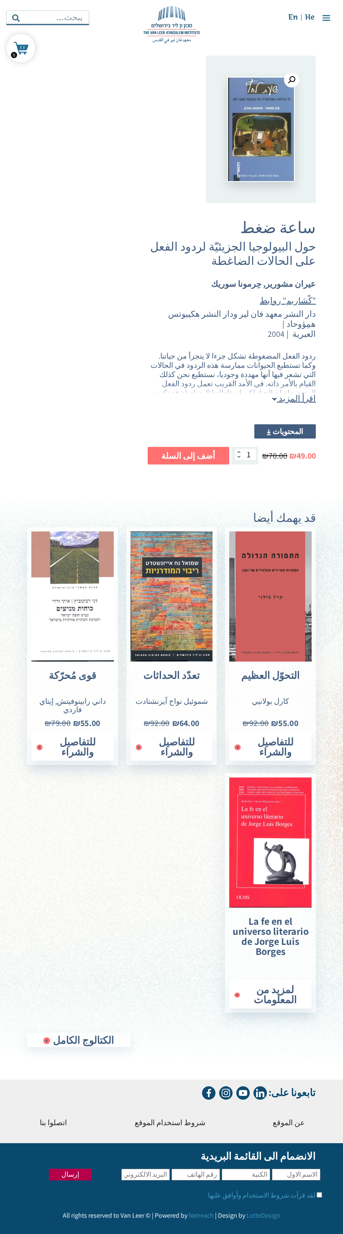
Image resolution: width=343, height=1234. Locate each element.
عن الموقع (289, 1123)
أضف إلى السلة (188, 455)
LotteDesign (263, 1215)
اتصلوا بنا (53, 1123)
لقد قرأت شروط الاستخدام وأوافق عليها (261, 1195)
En (293, 17)
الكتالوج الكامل (82, 1040)
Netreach (201, 1215)
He (310, 17)
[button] (291, 79)
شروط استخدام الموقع (170, 1123)
